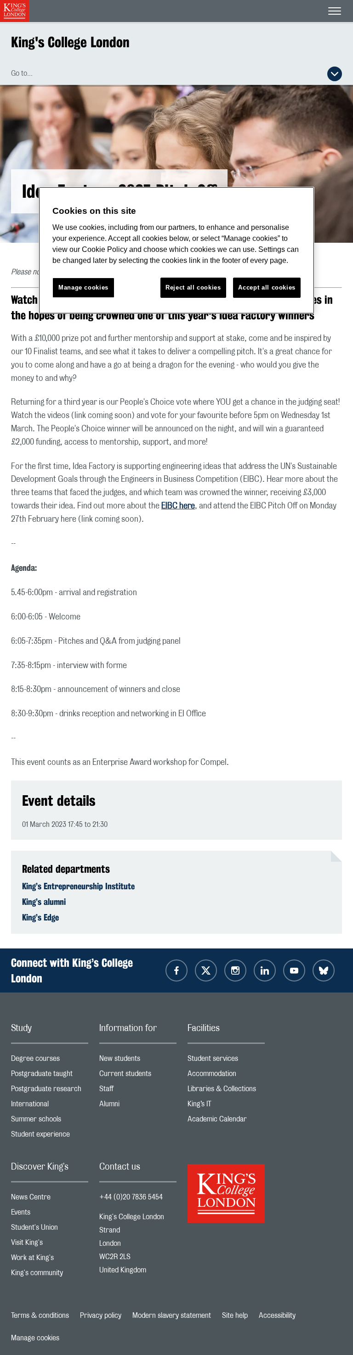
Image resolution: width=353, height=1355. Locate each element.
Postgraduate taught (49, 1076)
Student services (226, 1060)
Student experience (49, 1136)
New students (137, 1060)
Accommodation (226, 1076)
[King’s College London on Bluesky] (324, 970)
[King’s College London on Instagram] (235, 970)
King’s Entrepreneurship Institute (78, 886)
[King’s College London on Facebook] (176, 970)
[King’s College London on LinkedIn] (265, 970)
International (49, 1106)
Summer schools (49, 1121)
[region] (176, 250)
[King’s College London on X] (206, 970)
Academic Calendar (226, 1121)
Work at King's (49, 1260)
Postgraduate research (49, 1091)
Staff (137, 1091)
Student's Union (49, 1229)
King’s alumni (44, 902)
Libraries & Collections (226, 1091)
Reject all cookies (193, 287)
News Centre (49, 1199)
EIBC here (178, 506)
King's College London (70, 42)
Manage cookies (35, 1338)
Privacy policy (100, 1315)
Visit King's (49, 1244)
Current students (137, 1076)
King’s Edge (40, 917)
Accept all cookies (267, 287)
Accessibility (277, 1315)
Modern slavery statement (171, 1315)
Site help (235, 1315)
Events (49, 1214)
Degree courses (49, 1060)
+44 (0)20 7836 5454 (131, 1197)
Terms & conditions (40, 1315)
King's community (49, 1275)
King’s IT (226, 1106)
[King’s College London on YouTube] (294, 970)
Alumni (137, 1106)
